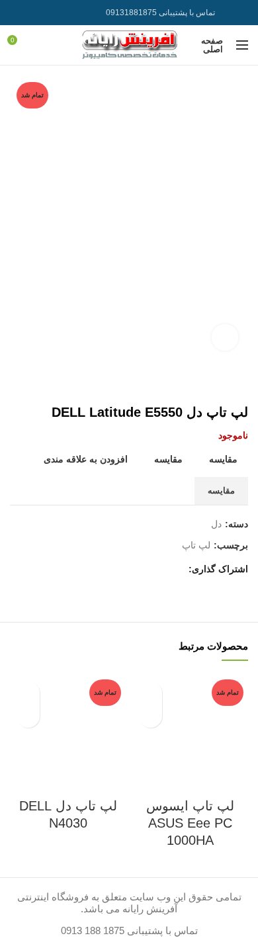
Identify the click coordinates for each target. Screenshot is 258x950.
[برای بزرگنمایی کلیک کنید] (225, 337)
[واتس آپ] (34, 12)
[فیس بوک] (174, 569)
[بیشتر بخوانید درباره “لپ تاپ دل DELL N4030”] (28, 716)
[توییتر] (158, 569)
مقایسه (223, 459)
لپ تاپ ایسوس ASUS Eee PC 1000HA (190, 823)
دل (216, 524)
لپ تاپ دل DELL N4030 (68, 814)
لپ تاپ (196, 545)
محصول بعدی (16, 384)
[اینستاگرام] (51, 12)
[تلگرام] (18, 12)
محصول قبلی (43, 384)
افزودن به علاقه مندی (86, 459)
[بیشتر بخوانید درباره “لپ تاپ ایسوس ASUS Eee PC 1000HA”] (150, 716)
